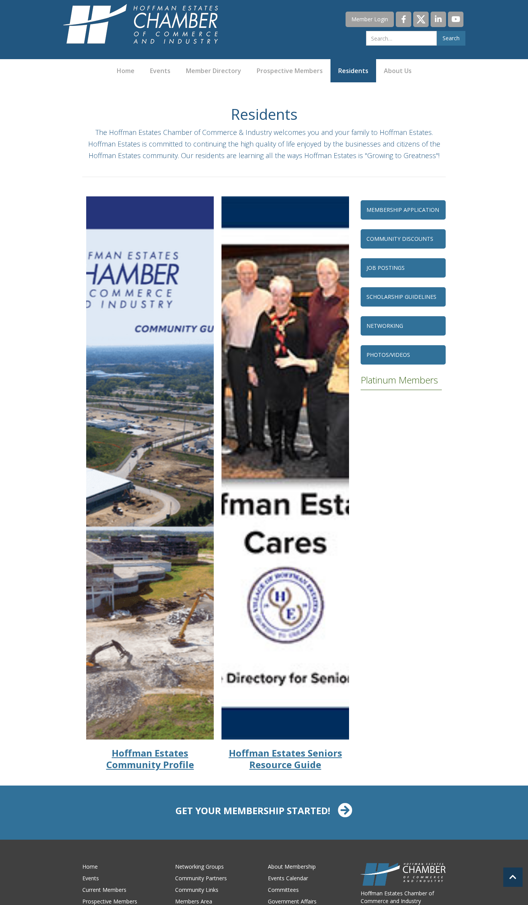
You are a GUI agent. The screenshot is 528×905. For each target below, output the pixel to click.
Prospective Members (290, 70)
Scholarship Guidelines (401, 296)
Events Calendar (288, 878)
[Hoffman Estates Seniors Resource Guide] (285, 468)
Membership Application (402, 209)
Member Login (369, 19)
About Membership (292, 866)
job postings (385, 267)
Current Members (104, 889)
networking (384, 325)
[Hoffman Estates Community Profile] (150, 468)
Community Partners (201, 878)
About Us (398, 70)
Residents (353, 70)
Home (126, 70)
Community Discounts (399, 238)
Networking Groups (199, 866)
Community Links (196, 889)
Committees (283, 889)
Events (160, 70)
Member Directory (213, 70)
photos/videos (388, 354)
